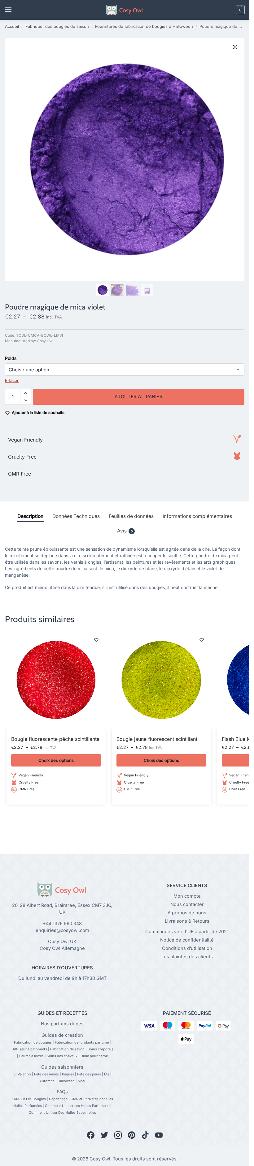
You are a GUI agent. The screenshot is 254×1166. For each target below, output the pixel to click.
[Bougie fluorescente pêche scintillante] (56, 679)
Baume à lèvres (31, 1056)
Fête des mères (46, 1074)
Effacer (12, 380)
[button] (230, 10)
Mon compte (187, 896)
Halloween (66, 1081)
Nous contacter (187, 904)
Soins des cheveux (62, 1056)
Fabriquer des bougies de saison (57, 26)
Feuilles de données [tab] (131, 516)
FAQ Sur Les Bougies (29, 1099)
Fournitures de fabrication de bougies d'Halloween (144, 26)
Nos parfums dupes (62, 1024)
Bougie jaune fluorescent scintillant (156, 739)
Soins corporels (100, 1049)
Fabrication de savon (67, 1049)
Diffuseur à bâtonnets (29, 1049)
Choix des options (56, 760)
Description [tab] (30, 516)
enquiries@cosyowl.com (62, 930)
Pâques (68, 1074)
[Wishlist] (96, 639)
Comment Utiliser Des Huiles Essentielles (62, 1112)
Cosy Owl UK (62, 941)
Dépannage (58, 1099)
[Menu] (14, 10)
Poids (11, 358)
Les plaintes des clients (187, 956)
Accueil (12, 26)
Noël (81, 1081)
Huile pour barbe (94, 1056)
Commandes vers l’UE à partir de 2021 (187, 931)
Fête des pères (89, 1074)
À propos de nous (187, 913)
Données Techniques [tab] (76, 516)
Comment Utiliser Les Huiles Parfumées (77, 1106)
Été (106, 1074)
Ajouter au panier (139, 396)
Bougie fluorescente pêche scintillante (55, 739)
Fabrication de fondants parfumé (82, 1042)
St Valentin (22, 1074)
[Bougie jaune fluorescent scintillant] (161, 679)
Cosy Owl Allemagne (62, 948)
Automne (47, 1081)
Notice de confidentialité (187, 940)
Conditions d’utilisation (187, 948)
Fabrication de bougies (33, 1042)
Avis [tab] (125, 531)
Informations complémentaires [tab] (197, 516)
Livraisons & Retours (187, 921)
